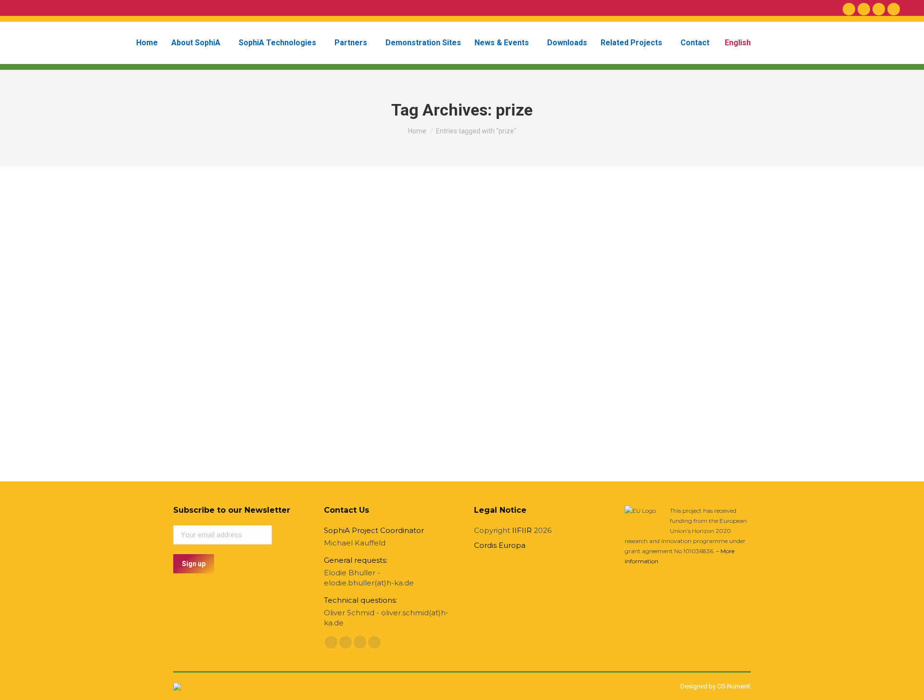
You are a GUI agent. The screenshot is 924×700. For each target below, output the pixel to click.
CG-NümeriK (734, 686)
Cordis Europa (500, 545)
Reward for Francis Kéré (246, 389)
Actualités (199, 404)
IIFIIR (522, 530)
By (238, 404)
